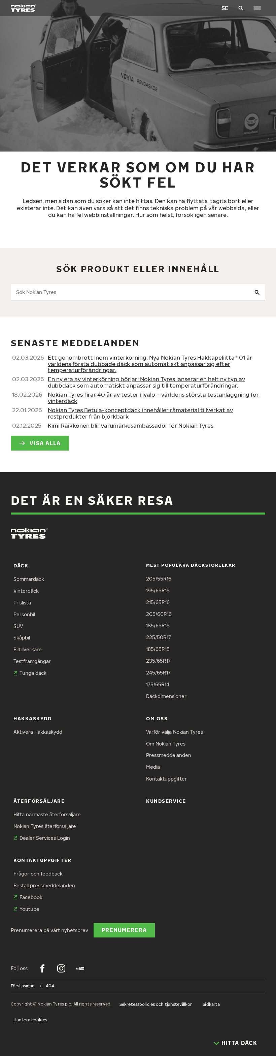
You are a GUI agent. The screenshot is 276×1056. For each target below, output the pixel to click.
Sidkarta (211, 1004)
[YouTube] (80, 968)
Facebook (31, 897)
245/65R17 (158, 672)
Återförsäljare (39, 801)
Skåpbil (21, 637)
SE (225, 7)
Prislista (22, 602)
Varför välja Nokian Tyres (174, 732)
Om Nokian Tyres (165, 744)
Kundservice (166, 801)
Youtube (29, 909)
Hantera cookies (30, 1019)
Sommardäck (28, 579)
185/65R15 (158, 625)
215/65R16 (158, 602)
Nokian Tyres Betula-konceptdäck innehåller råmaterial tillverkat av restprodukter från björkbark (140, 413)
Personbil (24, 614)
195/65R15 (158, 590)
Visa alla (45, 443)
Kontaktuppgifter (166, 779)
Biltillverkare (27, 649)
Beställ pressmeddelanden (44, 885)
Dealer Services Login (45, 838)
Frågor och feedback (38, 874)
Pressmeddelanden (168, 755)
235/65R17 (158, 661)
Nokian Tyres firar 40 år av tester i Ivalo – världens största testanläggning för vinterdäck (153, 397)
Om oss (157, 718)
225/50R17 (158, 637)
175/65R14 (157, 684)
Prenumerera (124, 930)
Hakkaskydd (32, 718)
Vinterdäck (26, 591)
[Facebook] (42, 968)
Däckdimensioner (166, 696)
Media (153, 767)
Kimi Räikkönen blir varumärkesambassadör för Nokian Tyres (130, 425)
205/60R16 (159, 614)
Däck (20, 565)
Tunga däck (33, 673)
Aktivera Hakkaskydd (37, 732)
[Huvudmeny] (257, 8)
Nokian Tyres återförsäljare (44, 826)
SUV (18, 626)
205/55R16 (158, 579)
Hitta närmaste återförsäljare (47, 814)
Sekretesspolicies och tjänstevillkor (155, 1004)
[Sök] (241, 8)
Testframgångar (32, 661)
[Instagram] (61, 968)
